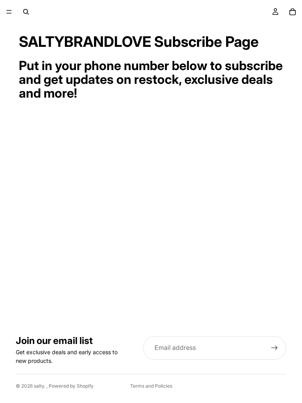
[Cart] (292, 11)
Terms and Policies (151, 386)
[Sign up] (274, 348)
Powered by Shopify (71, 386)
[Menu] (9, 12)
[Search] (26, 11)
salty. (40, 386)
